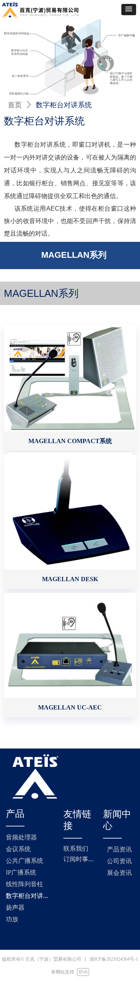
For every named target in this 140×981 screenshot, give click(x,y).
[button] (128, 9)
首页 (15, 105)
